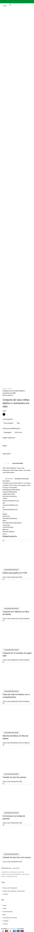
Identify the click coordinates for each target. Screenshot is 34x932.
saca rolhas (27, 470)
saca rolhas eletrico (9, 472)
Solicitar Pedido (17, 463)
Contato (5, 894)
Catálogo (5, 921)
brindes (20, 470)
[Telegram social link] (21, 2)
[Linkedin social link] (19, 2)
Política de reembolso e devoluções (14, 891)
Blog (4, 914)
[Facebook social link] (13, 2)
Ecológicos (26, 618)
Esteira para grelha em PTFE (15, 573)
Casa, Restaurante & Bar (14, 577)
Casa (10, 388)
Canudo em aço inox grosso (14, 777)
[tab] (9, 479)
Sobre (5, 908)
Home (5, 388)
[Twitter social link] (15, 2)
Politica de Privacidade (10, 888)
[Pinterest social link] (17, 2)
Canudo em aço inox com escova (17, 857)
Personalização (7, 911)
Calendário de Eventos (10, 917)
